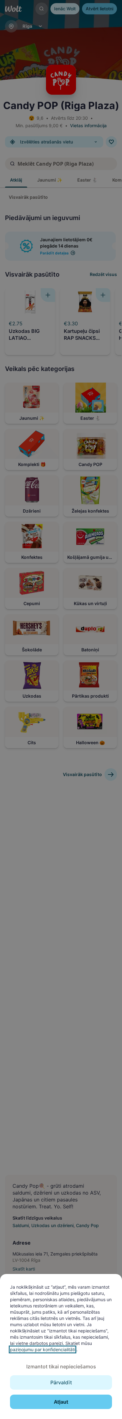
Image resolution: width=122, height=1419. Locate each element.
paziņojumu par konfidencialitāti (42, 1349)
